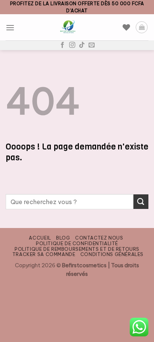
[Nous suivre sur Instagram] (72, 45)
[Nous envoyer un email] (92, 45)
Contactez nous (99, 238)
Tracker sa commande (44, 254)
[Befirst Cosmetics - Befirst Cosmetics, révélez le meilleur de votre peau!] (68, 27)
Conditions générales (112, 254)
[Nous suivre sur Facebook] (62, 45)
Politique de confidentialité (77, 243)
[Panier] (142, 27)
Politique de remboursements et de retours (77, 249)
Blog (63, 238)
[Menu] (10, 27)
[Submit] (140, 201)
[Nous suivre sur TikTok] (82, 45)
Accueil (40, 238)
